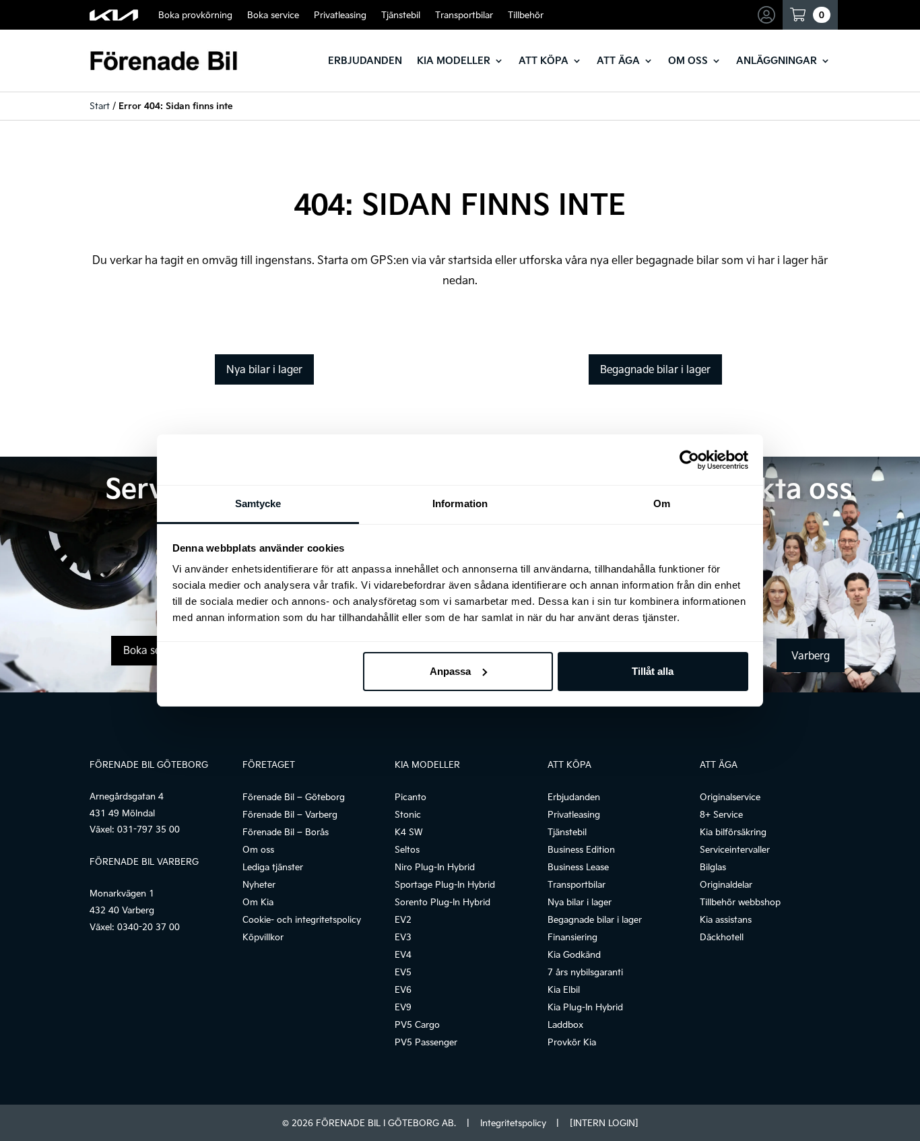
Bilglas (713, 867)
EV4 (403, 954)
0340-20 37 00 (148, 927)
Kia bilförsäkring (733, 832)
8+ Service (721, 814)
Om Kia (257, 902)
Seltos (407, 849)
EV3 (403, 937)
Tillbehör (526, 15)
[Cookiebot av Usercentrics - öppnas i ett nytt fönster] (689, 460)
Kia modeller (453, 60)
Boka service (273, 15)
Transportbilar (464, 15)
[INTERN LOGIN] (604, 1123)
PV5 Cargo (417, 1024)
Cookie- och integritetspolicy (301, 919)
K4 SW (409, 832)
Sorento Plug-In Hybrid (442, 902)
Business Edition (581, 849)
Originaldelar (726, 884)
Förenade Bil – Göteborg (293, 797)
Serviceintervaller (735, 849)
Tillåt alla (652, 671)
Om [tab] (661, 503)
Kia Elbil (564, 989)
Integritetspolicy (513, 1123)
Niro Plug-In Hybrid (435, 867)
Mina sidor (768, 15)
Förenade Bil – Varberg (289, 814)
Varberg (810, 655)
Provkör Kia (572, 1042)
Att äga (618, 60)
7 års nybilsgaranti (585, 972)
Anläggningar (776, 60)
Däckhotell (722, 937)
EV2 (403, 919)
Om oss (688, 60)
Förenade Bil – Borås (285, 832)
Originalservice (730, 797)
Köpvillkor (263, 937)
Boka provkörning (195, 15)
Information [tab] (460, 503)
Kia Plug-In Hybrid (585, 1007)
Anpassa (450, 671)
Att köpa (543, 60)
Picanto (410, 797)
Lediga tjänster (272, 867)
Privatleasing (340, 15)
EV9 (403, 1007)
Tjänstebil (400, 15)
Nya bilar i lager (264, 369)
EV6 (403, 989)
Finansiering (572, 937)
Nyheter (258, 884)
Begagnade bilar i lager (655, 369)
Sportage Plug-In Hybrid (445, 884)
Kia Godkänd (574, 954)
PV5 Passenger (426, 1042)
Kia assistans (726, 919)
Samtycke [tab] (258, 503)
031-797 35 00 (148, 829)
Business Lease (578, 867)
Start (100, 106)
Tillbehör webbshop (740, 902)
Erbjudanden (365, 60)
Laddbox (565, 1024)
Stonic (408, 814)
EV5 (403, 972)
